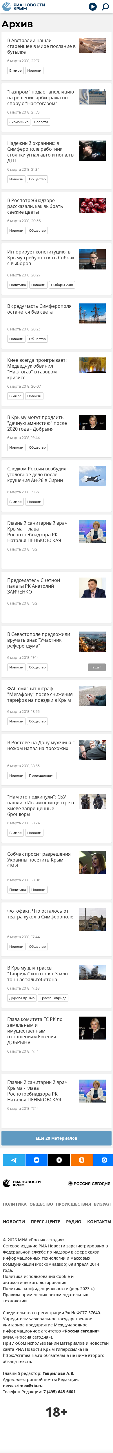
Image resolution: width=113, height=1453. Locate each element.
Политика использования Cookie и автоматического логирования (38, 1280)
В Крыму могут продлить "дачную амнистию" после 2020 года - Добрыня (37, 423)
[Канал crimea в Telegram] (14, 1160)
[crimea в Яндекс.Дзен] (59, 1160)
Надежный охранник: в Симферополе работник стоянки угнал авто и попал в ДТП (40, 152)
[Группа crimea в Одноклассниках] (82, 1160)
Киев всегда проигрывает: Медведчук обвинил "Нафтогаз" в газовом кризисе (37, 369)
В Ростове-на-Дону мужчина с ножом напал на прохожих (41, 745)
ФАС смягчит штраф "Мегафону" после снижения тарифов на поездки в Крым (40, 694)
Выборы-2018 (62, 285)
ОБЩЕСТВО (41, 1204)
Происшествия (41, 776)
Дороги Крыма (21, 998)
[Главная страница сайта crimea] (23, 6)
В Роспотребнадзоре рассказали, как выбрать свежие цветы (35, 206)
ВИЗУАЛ (102, 1204)
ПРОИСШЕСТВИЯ (73, 1204)
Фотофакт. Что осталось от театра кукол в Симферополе (40, 914)
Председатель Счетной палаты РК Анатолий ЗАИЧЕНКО (33, 586)
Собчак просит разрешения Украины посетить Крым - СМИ (39, 860)
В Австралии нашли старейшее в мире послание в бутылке (41, 46)
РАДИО (73, 1222)
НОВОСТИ (14, 1222)
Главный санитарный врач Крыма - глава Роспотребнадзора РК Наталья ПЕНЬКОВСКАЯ (37, 532)
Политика (17, 285)
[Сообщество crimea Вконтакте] (36, 1160)
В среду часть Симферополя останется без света (39, 309)
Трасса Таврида (53, 998)
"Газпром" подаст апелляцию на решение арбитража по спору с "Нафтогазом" (40, 98)
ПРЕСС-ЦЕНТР (45, 1222)
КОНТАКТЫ (99, 1222)
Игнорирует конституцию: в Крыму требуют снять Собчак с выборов (40, 258)
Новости (34, 71)
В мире (15, 71)
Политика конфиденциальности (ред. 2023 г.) (48, 1289)
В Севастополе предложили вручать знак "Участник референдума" (38, 640)
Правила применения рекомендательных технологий (45, 1298)
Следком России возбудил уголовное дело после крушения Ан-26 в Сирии (36, 474)
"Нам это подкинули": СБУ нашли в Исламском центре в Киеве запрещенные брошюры (40, 805)
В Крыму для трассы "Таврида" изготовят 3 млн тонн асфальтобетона (37, 974)
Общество (37, 179)
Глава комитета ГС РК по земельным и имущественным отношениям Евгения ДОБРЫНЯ (35, 1031)
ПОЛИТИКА (15, 1204)
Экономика (18, 122)
